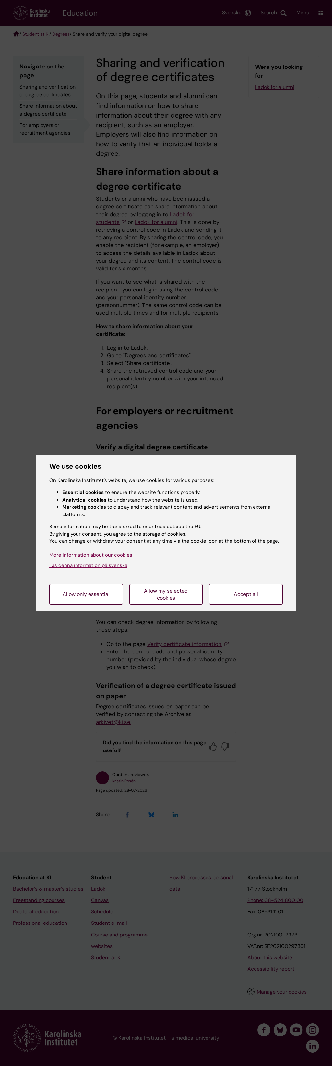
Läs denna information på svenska (88, 565)
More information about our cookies (90, 555)
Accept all (246, 594)
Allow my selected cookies (166, 594)
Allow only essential (86, 594)
